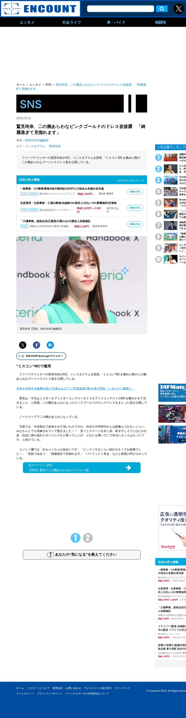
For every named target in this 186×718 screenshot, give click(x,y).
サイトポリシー (25, 693)
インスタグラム (35, 146)
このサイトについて (38, 688)
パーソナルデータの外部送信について (87, 693)
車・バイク (116, 22)
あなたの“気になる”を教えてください (86, 554)
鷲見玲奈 (55, 146)
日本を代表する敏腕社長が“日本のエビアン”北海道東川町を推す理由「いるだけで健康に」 (75, 388)
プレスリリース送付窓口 (98, 688)
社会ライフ (71, 22)
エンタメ (27, 22)
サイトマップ (122, 688)
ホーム (20, 688)
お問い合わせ (73, 688)
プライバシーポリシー (49, 693)
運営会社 (58, 688)
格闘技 (160, 22)
